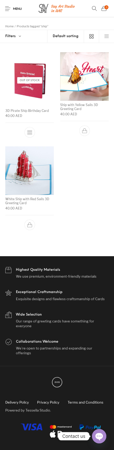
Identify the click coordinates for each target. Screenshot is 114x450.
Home (9, 26)
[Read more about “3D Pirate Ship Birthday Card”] (29, 132)
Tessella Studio (37, 410)
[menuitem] (17, 402)
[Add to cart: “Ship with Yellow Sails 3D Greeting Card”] (84, 130)
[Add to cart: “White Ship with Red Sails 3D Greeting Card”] (29, 224)
